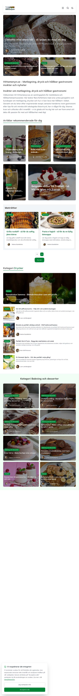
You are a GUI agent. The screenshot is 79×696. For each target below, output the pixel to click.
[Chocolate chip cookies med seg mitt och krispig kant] (64, 143)
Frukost (8, 146)
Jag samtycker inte (25, 685)
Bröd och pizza (10, 36)
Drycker (44, 63)
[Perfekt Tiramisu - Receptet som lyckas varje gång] (21, 422)
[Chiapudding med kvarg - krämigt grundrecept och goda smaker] (14, 143)
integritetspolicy (9, 679)
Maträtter (9, 214)
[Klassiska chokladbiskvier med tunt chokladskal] (58, 448)
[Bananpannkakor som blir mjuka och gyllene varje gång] (58, 474)
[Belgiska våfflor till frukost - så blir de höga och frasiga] (52, 182)
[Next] (42, 254)
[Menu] (63, 8)
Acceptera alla (25, 690)
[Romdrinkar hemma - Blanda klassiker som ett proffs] (39, 288)
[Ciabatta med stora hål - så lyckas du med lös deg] (39, 35)
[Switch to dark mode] (72, 8)
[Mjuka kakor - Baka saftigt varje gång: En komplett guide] (58, 422)
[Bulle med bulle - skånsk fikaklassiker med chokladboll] (39, 143)
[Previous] (37, 254)
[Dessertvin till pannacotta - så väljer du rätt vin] (21, 474)
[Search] (68, 8)
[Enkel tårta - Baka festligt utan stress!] (21, 448)
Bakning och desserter (11, 63)
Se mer (39, 260)
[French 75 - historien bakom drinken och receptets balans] (14, 182)
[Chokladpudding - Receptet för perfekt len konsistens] (58, 396)
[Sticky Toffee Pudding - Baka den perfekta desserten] (21, 396)
